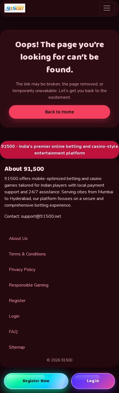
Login (14, 316)
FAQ (13, 332)
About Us (18, 238)
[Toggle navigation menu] (107, 8)
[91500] (14, 8)
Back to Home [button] (59, 112)
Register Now (36, 381)
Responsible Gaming (28, 285)
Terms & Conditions (27, 254)
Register (17, 301)
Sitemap (17, 347)
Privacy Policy (22, 270)
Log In (93, 381)
